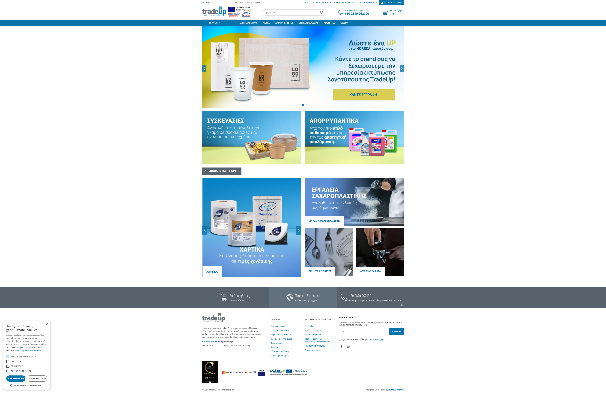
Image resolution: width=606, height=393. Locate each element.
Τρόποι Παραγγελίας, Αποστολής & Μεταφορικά (317, 340)
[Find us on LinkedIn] (348, 346)
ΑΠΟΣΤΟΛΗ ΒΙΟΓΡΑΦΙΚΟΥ (346, 2)
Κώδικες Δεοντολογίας (281, 339)
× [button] (47, 324)
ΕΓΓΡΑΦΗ (396, 331)
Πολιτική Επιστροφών (315, 346)
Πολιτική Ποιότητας (279, 355)
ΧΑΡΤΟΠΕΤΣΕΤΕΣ (284, 22)
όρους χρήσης (379, 339)
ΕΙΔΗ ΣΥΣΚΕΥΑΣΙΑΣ (308, 22)
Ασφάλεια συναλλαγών (280, 334)
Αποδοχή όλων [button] (15, 378)
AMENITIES (329, 22)
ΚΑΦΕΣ (266, 22)
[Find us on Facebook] (341, 346)
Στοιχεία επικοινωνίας (280, 330)
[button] (204, 68)
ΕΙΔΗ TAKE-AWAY (248, 22)
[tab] (300, 105)
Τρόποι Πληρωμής (313, 334)
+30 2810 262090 (360, 295)
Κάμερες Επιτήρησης (280, 351)
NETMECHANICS (396, 390)
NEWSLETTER (346, 317)
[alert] (26, 355)
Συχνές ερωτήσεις (313, 330)
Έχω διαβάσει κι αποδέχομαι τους (364, 339)
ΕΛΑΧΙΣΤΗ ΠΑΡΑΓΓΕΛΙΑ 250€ (318, 2)
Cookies (274, 347)
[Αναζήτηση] (322, 12)
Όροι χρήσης (276, 343)
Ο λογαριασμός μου (313, 350)
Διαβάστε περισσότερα (30, 350)
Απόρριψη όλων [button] (37, 378)
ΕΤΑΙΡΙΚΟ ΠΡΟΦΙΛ (368, 2)
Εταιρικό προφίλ (277, 326)
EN (207, 2)
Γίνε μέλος (310, 326)
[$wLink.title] (238, 12)
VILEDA (344, 22)
